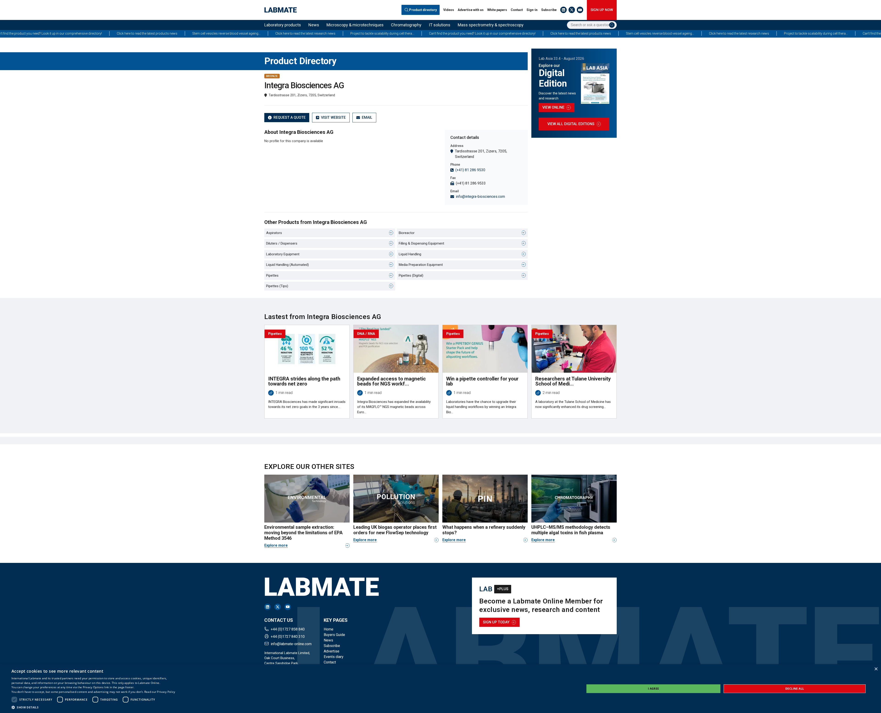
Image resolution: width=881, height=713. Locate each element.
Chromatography (406, 24)
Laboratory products (282, 24)
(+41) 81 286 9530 (470, 170)
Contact (517, 10)
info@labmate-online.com (291, 644)
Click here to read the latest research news (219, 33)
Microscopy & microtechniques (355, 24)
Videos (448, 10)
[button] (93, 707)
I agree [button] (653, 689)
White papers (497, 10)
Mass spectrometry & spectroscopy (491, 24)
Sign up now (602, 10)
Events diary (333, 657)
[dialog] (440, 688)
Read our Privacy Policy (159, 692)
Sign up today (496, 622)
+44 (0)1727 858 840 (288, 629)
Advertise (331, 651)
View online (553, 107)
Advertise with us (471, 10)
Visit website (333, 117)
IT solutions (439, 24)
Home (328, 629)
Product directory (423, 10)
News (313, 24)
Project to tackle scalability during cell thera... (296, 33)
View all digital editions (570, 124)
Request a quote (289, 117)
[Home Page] (280, 10)
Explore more (276, 545)
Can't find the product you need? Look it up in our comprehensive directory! (396, 33)
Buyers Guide (334, 635)
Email (367, 117)
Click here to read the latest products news (61, 33)
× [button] (876, 669)
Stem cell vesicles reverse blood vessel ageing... (140, 33)
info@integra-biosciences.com (480, 196)
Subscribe (549, 10)
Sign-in (532, 10)
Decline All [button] (794, 689)
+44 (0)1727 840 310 (288, 636)
